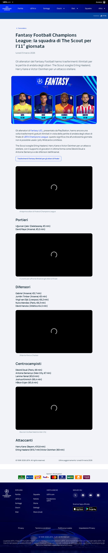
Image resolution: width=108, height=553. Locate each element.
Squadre (36, 494)
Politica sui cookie (65, 528)
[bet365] (70, 477)
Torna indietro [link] (22, 28)
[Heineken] (21, 477)
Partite (17, 494)
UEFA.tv (18, 499)
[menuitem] (21, 8)
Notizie (36, 499)
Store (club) (38, 512)
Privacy (21, 528)
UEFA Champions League (7, 8)
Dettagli (36, 507)
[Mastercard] (54, 477)
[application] (54, 187)
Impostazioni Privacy (87, 528)
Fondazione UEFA (51, 500)
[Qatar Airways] (86, 477)
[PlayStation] (103, 16)
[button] (60, 8)
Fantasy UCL (36, 130)
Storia (35, 503)
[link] (20, 8)
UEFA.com (50, 494)
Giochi (17, 507)
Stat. (17, 512)
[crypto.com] (62, 477)
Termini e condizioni (43, 528)
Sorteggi (18, 503)
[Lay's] (37, 477)
